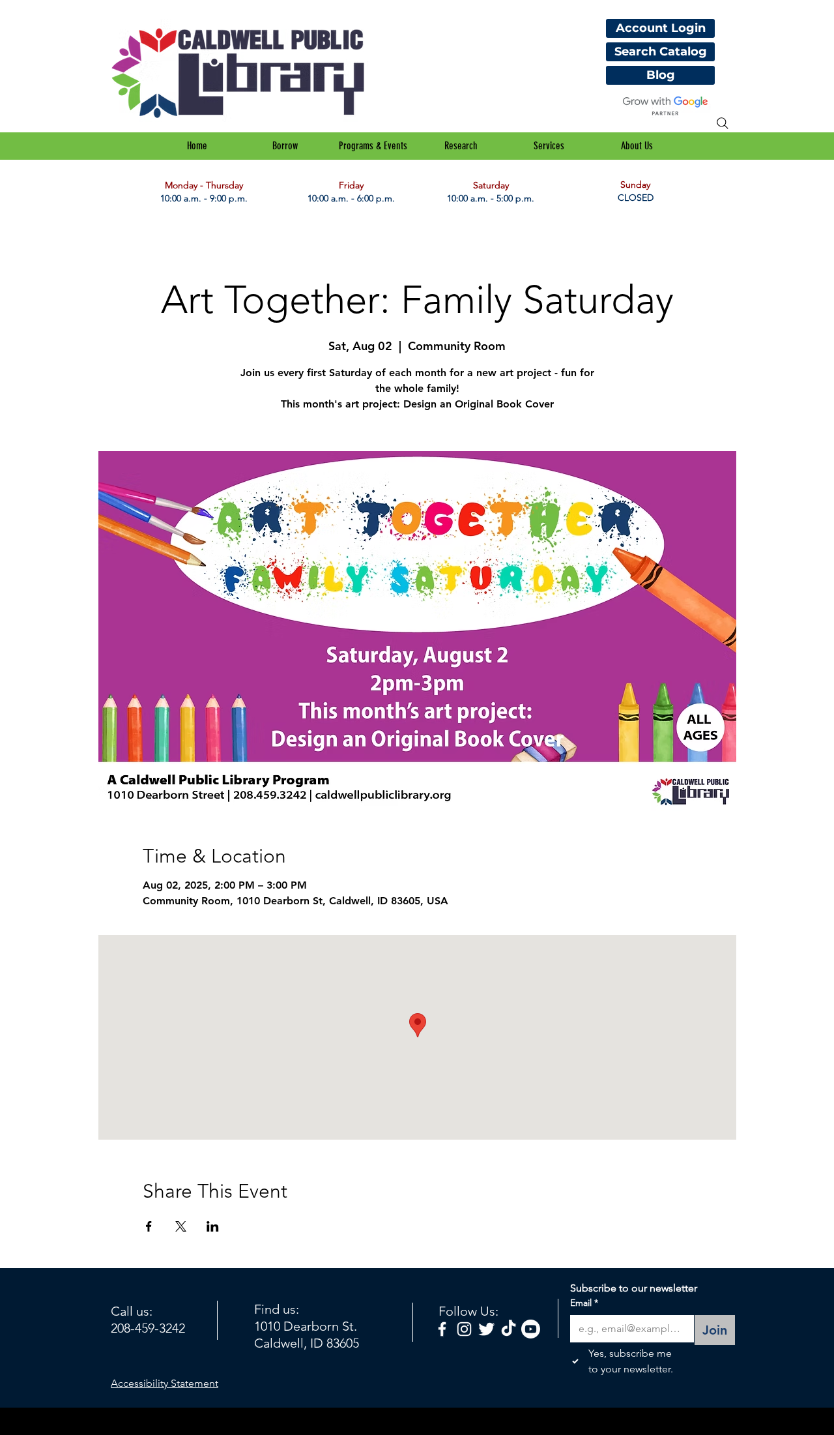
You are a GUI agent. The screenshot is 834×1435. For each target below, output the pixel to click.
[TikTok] (508, 1329)
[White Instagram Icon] (464, 1329)
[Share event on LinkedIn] (213, 1226)
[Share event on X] (181, 1226)
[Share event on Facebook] (149, 1226)
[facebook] (442, 1329)
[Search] (722, 123)
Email (584, 1303)
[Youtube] (530, 1329)
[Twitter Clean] (486, 1329)
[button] (285, 146)
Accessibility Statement (164, 1383)
